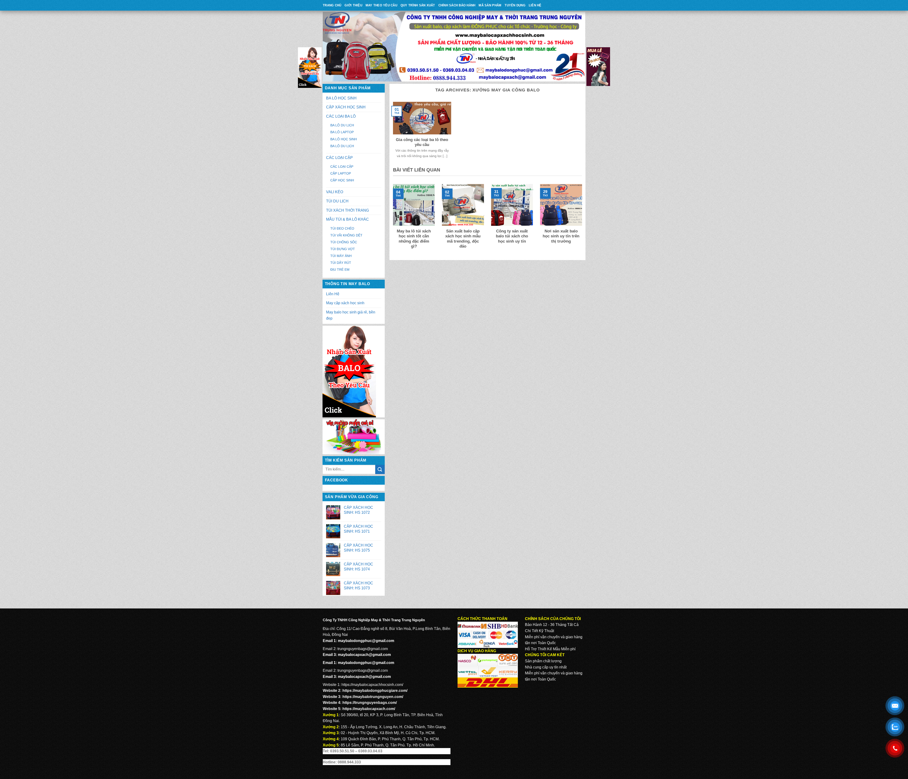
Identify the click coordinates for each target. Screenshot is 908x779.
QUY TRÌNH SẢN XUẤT (418, 5)
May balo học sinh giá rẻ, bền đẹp (350, 315)
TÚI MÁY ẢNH (341, 256)
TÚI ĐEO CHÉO (342, 228)
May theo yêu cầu (381, 5)
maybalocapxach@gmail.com (364, 655)
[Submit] (380, 469)
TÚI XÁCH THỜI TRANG (347, 210)
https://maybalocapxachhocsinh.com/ (372, 685)
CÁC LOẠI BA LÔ (341, 116)
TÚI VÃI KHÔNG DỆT (346, 235)
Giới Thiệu (353, 5)
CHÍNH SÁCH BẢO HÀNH (457, 5)
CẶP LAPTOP (340, 173)
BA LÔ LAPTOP (342, 132)
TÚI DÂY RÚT (340, 263)
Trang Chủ (332, 5)
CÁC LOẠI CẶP (339, 158)
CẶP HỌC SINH (342, 180)
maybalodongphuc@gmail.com (366, 641)
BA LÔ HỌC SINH (341, 98)
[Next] (582, 220)
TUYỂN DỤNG (515, 5)
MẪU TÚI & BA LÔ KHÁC (347, 219)
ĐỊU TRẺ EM (339, 269)
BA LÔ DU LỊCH (342, 125)
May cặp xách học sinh (345, 303)
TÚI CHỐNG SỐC (343, 242)
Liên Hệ (535, 5)
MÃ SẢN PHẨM (490, 5)
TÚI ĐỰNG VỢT (342, 249)
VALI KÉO (334, 192)
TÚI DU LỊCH (337, 201)
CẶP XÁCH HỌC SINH (346, 107)
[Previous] (392, 220)
